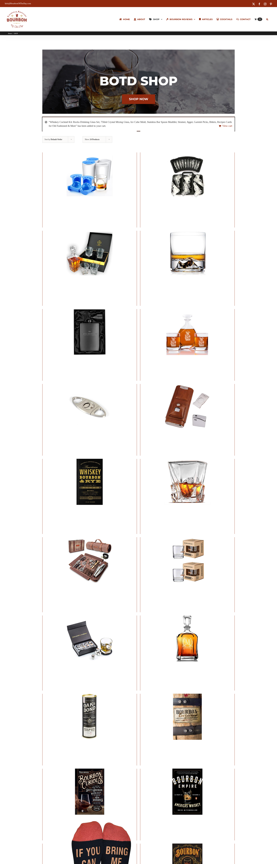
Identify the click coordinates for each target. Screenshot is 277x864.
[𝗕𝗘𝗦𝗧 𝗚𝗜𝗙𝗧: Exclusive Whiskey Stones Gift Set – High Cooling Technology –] (89, 638)
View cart (227, 126)
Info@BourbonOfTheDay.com (18, 3)
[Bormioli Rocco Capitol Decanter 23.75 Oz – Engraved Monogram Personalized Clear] (187, 638)
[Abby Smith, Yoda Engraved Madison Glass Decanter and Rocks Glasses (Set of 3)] (187, 332)
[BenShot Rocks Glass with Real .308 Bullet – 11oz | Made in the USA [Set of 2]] (187, 560)
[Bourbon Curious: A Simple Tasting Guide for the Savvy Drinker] (187, 716)
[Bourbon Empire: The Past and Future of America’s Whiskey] (187, 791)
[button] (267, 19)
